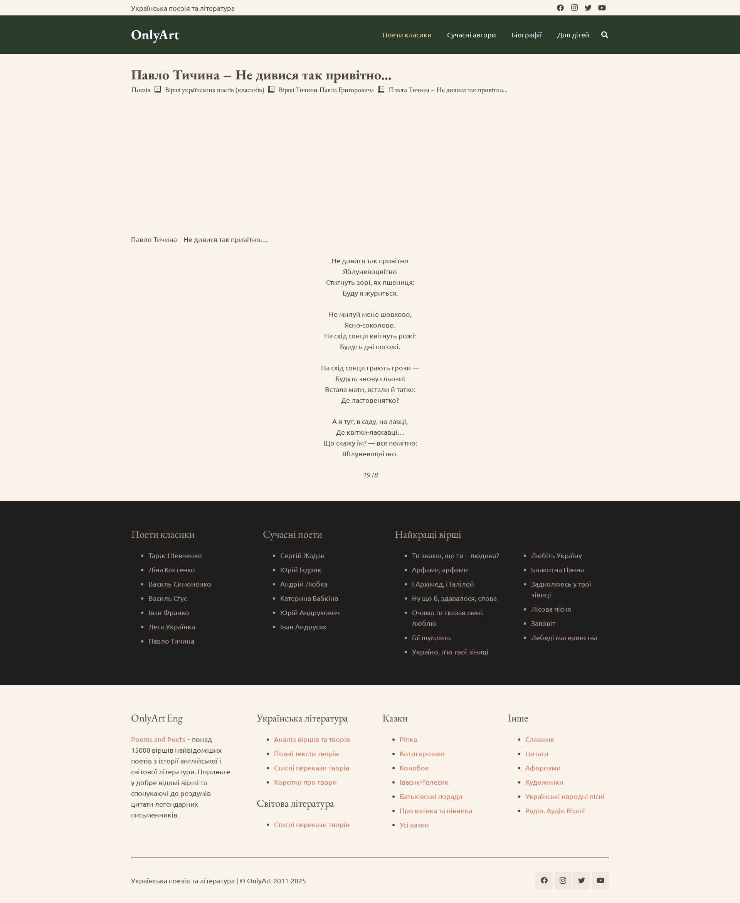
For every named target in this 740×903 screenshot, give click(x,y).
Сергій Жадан (302, 555)
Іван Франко (168, 612)
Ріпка (408, 739)
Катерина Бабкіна (309, 598)
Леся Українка (171, 626)
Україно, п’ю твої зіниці (450, 651)
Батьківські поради (431, 796)
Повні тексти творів (306, 753)
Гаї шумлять (431, 637)
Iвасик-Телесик (424, 782)
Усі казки (414, 825)
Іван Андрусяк (303, 626)
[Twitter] (588, 8)
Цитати (536, 753)
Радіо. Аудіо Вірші (555, 810)
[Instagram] (574, 8)
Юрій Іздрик (300, 569)
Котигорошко (422, 753)
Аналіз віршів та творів (312, 739)
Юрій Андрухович (310, 612)
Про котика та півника (436, 810)
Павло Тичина (171, 641)
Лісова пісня (551, 609)
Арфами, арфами (440, 569)
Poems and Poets (158, 739)
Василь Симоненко (179, 584)
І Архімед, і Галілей (443, 584)
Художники (544, 782)
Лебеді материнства (564, 637)
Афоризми (543, 767)
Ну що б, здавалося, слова (454, 598)
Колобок (414, 767)
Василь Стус (167, 598)
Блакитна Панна (557, 569)
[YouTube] (602, 8)
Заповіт (543, 623)
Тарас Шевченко (175, 555)
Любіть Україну (556, 555)
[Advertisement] (370, 152)
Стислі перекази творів (312, 767)
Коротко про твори (305, 782)
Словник (539, 739)
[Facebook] (560, 8)
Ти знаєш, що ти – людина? (455, 555)
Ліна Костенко (171, 569)
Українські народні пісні (565, 796)
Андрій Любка (304, 584)
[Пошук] (604, 34)
